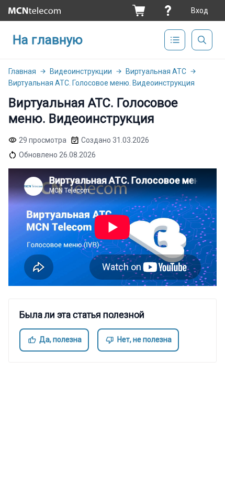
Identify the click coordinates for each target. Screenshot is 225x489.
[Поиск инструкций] (202, 39)
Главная (22, 71)
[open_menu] (174, 39)
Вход (199, 10)
